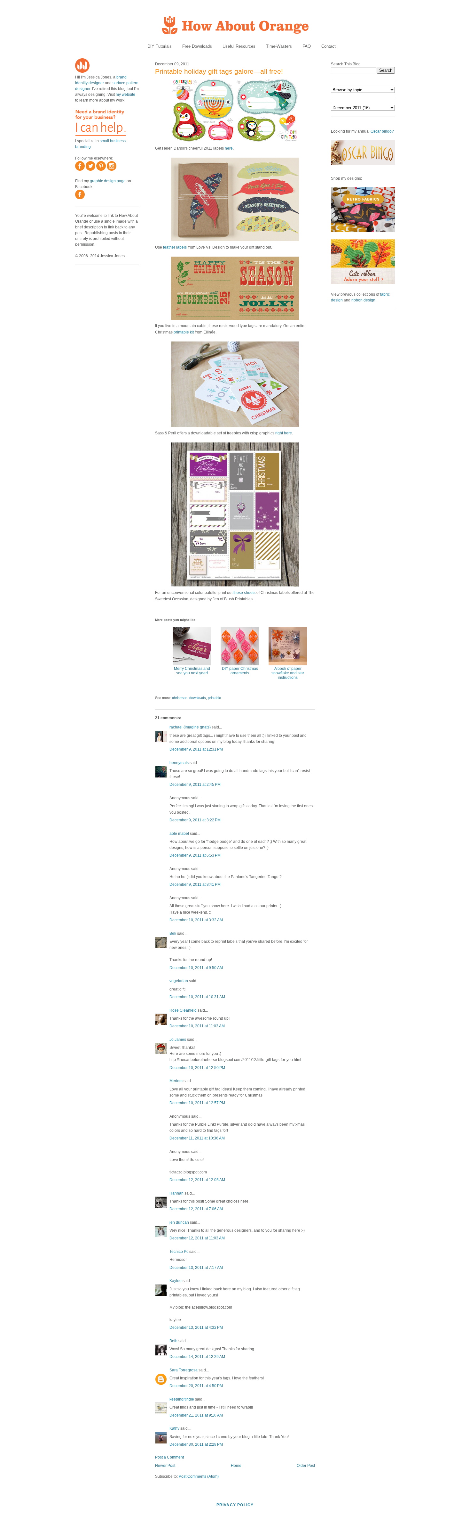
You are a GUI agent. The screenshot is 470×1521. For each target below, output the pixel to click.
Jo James (177, 1039)
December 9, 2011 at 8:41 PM (195, 884)
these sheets (244, 592)
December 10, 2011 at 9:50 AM (196, 968)
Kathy (174, 1428)
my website (125, 94)
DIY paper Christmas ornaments (240, 670)
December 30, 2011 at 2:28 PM (196, 1444)
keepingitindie (181, 1399)
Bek (172, 933)
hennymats (179, 762)
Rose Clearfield (183, 1010)
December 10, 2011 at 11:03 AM (197, 1026)
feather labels (175, 247)
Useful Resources (239, 46)
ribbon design (363, 300)
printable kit (184, 332)
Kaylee (175, 1280)
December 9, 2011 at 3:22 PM (195, 820)
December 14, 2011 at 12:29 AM (197, 1356)
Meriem (176, 1081)
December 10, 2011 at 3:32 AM (196, 920)
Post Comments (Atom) (199, 1476)
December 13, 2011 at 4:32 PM (196, 1327)
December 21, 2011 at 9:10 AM (196, 1415)
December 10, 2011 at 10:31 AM (197, 997)
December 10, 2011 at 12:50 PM (197, 1067)
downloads (197, 698)
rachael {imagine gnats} (190, 727)
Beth (173, 1341)
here (229, 148)
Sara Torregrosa (183, 1370)
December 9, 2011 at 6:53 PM (195, 855)
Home (236, 1465)
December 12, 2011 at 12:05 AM (197, 1180)
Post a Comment (169, 1457)
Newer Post (165, 1465)
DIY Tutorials (159, 46)
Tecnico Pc (178, 1251)
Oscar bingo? (382, 131)
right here (283, 433)
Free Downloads (197, 46)
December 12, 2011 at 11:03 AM (197, 1238)
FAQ (306, 46)
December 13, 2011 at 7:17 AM (196, 1267)
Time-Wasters (279, 46)
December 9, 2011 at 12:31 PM (196, 749)
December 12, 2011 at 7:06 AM (196, 1209)
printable (214, 698)
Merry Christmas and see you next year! (192, 670)
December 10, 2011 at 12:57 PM (197, 1103)
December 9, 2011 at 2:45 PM (195, 784)
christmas (179, 698)
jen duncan (179, 1222)
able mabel (179, 833)
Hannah (176, 1193)
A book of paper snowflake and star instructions (287, 673)
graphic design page (108, 181)
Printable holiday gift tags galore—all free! (219, 71)
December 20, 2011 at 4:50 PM (196, 1386)
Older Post (306, 1465)
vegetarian (178, 981)
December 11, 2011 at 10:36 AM (197, 1138)
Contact (328, 46)
